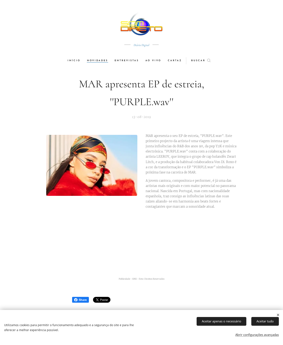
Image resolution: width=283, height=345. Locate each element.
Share (83, 299)
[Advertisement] (146, 245)
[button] (201, 61)
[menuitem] (76, 61)
